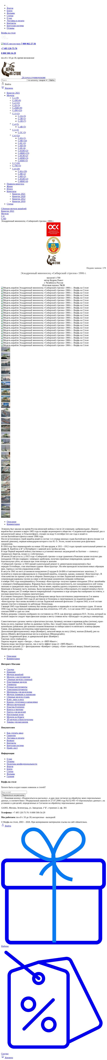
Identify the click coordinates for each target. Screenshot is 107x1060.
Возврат (10, 740)
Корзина (8, 88)
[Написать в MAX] (11, 44)
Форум (10, 8)
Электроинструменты (17, 689)
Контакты (11, 23)
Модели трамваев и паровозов (21, 694)
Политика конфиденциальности (22, 764)
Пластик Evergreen (15, 707)
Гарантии (11, 735)
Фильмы (11, 13)
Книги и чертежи (15, 709)
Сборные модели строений (19, 679)
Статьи (10, 15)
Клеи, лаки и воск (15, 699)
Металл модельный (16, 704)
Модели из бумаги (15, 717)
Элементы (11, 684)
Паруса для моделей (16, 712)
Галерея (10, 776)
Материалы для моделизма (19, 692)
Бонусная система (15, 25)
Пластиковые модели (17, 682)
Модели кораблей (15, 674)
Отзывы (10, 28)
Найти (51, 80)
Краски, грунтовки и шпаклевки (22, 702)
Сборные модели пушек (18, 697)
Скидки (10, 669)
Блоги (9, 10)
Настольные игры (15, 714)
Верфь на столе (8, 33)
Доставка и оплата (15, 20)
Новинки (11, 672)
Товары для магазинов (17, 722)
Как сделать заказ (15, 733)
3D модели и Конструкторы (20, 719)
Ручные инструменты (17, 687)
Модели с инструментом (18, 677)
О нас (9, 18)
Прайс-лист (12, 748)
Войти (7, 826)
